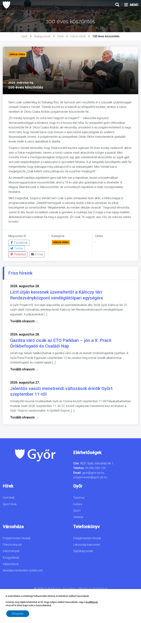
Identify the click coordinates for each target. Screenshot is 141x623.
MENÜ (134, 5)
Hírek (60, 36)
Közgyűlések (11, 557)
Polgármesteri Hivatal (16, 538)
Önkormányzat (12, 544)
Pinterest (20, 254)
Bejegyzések (42, 36)
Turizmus (79, 497)
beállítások (92, 602)
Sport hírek (10, 504)
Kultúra (77, 504)
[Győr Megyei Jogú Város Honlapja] (6, 5)
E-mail (38, 254)
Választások (11, 564)
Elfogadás (18, 613)
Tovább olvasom (24, 321)
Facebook (21, 242)
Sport (76, 510)
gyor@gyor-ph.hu (93, 472)
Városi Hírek (78, 36)
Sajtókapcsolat (83, 551)
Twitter (18, 248)
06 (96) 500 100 (95, 468)
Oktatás (78, 517)
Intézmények (11, 551)
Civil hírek (9, 497)
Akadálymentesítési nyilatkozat (23, 570)
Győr (24, 36)
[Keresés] (117, 5)
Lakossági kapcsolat (86, 544)
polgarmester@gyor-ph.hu (90, 477)
